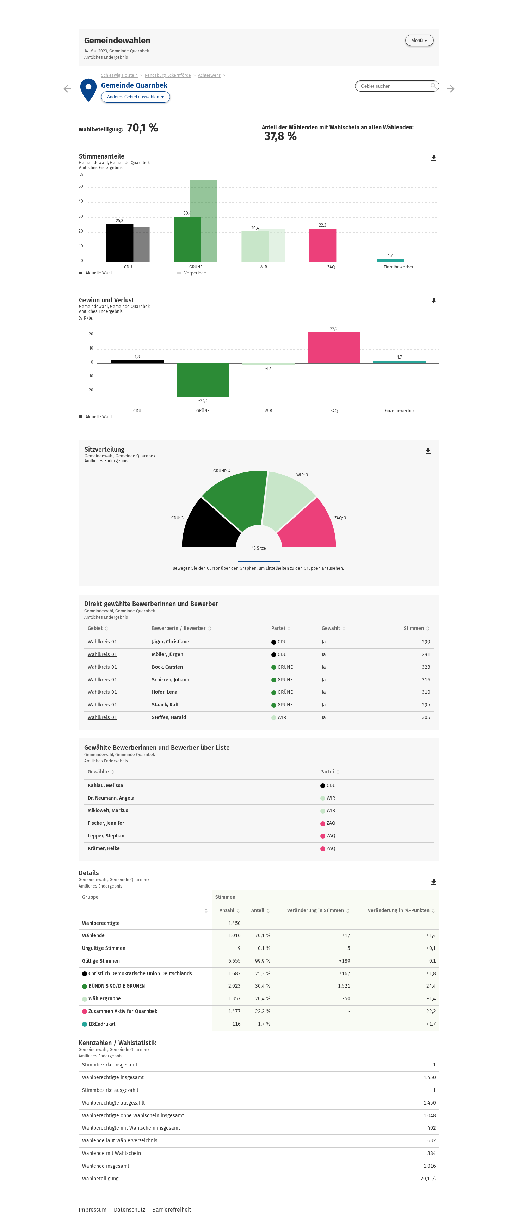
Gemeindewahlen (117, 40)
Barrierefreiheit (171, 1209)
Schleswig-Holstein (119, 75)
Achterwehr (209, 75)
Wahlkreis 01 (102, 642)
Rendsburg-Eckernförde (168, 75)
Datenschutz (129, 1209)
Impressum (93, 1209)
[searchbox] (397, 86)
